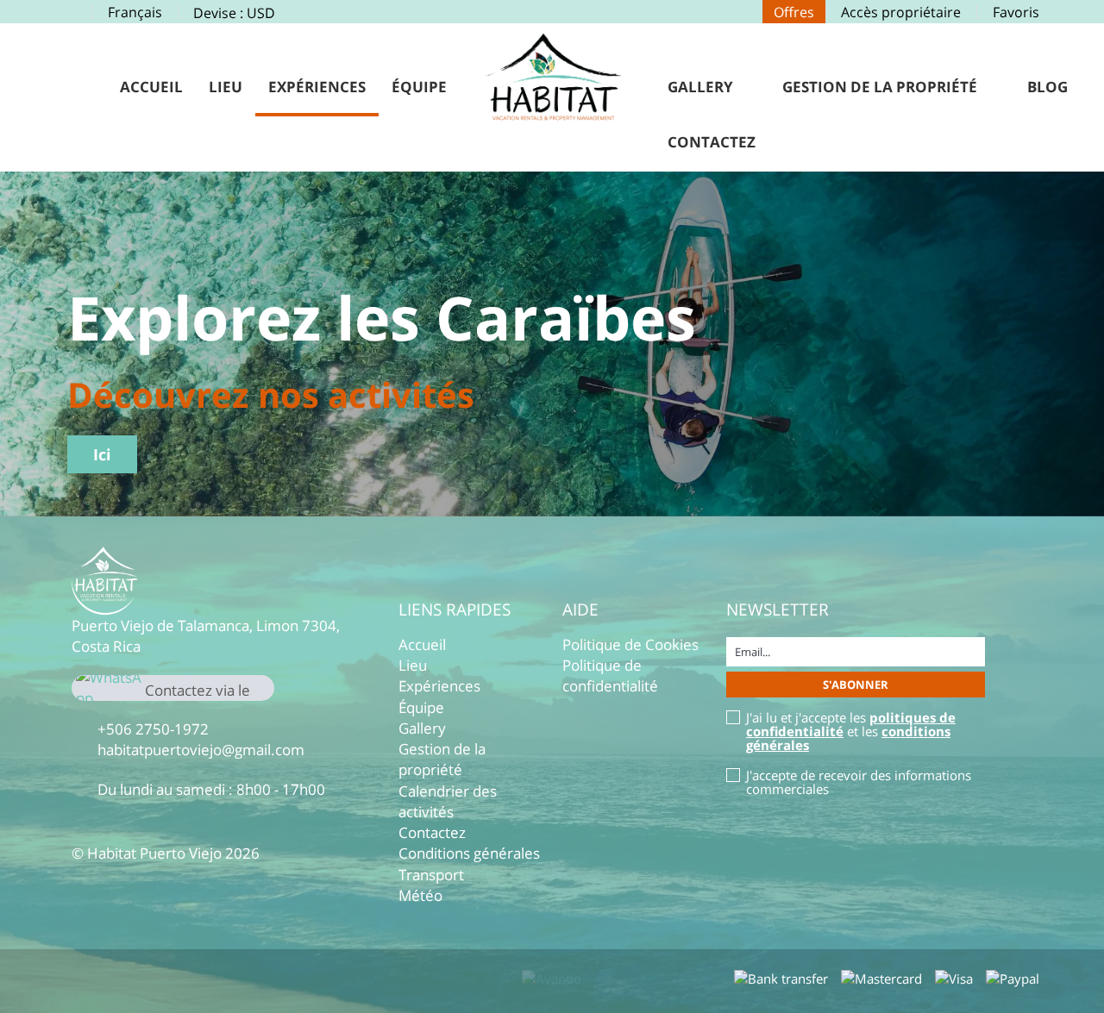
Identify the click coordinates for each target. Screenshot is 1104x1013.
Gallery (700, 87)
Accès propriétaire (901, 12)
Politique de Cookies (630, 644)
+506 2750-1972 (153, 729)
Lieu (225, 87)
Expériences (317, 87)
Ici (102, 454)
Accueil (151, 87)
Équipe (419, 87)
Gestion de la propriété (879, 87)
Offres (794, 12)
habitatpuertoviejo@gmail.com (200, 750)
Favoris (1016, 12)
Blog (1047, 87)
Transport (431, 875)
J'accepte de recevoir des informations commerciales (858, 782)
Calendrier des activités (447, 801)
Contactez (712, 142)
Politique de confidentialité (610, 675)
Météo (420, 895)
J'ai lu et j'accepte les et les (851, 731)
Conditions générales (469, 853)
